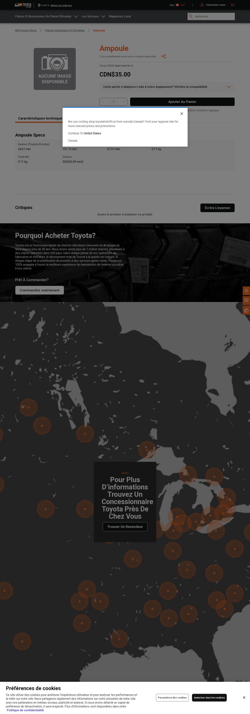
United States (92, 133)
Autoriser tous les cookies (209, 697)
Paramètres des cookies (172, 697)
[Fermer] (244, 698)
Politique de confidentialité (25, 710)
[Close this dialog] (179, 114)
